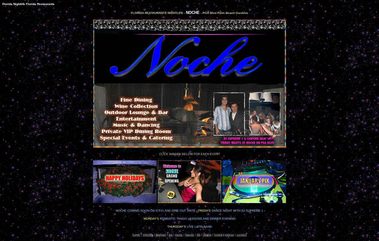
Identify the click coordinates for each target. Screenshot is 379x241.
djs (198, 234)
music (179, 234)
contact (242, 234)
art (170, 234)
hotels (218, 234)
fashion (161, 234)
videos (229, 234)
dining (207, 234)
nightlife (148, 234)
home (136, 234)
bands (189, 234)
